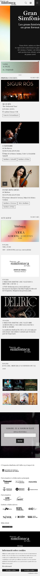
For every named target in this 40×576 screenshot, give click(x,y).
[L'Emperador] (20, 132)
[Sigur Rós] (20, 90)
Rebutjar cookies (11, 570)
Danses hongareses (10, 190)
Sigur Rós (6, 104)
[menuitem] (20, 546)
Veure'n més (34, 77)
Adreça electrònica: (20, 432)
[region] (20, 33)
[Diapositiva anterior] (2, 33)
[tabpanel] (20, 33)
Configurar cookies (33, 573)
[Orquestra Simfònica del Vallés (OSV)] (8, 3)
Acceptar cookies (29, 570)
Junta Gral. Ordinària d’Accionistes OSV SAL (19, 366)
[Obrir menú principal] (37, 3)
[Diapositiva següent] (37, 33)
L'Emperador (7, 146)
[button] (4, 98)
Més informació (7, 566)
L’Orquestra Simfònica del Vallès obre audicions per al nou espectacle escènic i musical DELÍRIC (18, 325)
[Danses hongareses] (20, 176)
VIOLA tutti (6, 247)
